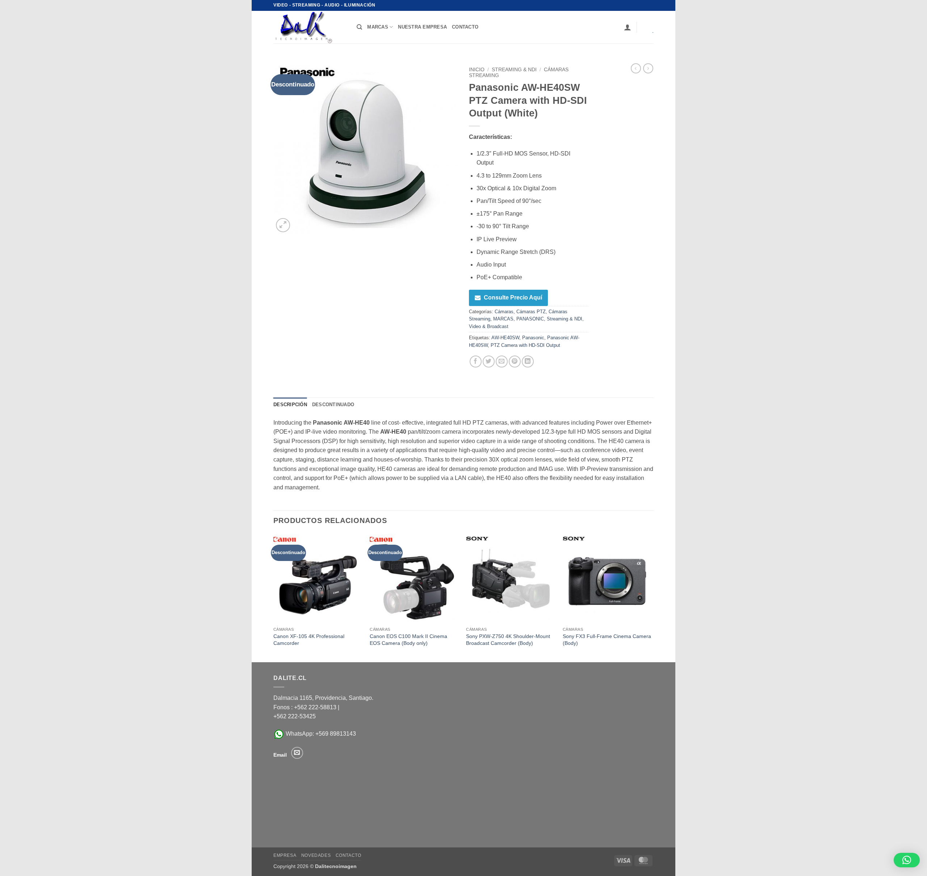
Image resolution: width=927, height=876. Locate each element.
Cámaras (504, 311)
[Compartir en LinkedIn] (528, 361)
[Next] (651, 597)
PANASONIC (530, 319)
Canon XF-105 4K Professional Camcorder (308, 639)
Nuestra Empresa (422, 27)
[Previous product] (648, 68)
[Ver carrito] (648, 27)
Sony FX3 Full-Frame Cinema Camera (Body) (607, 639)
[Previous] (273, 597)
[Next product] (636, 68)
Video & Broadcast (488, 326)
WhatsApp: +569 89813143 (320, 734)
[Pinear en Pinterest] (515, 361)
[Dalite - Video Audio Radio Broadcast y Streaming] (309, 27)
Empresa (284, 855)
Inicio (477, 69)
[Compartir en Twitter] (489, 361)
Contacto (348, 855)
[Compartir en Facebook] (476, 361)
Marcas (377, 27)
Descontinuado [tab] (333, 404)
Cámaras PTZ (531, 311)
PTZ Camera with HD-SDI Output (525, 345)
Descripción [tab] (290, 404)
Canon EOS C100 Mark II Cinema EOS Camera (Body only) (408, 639)
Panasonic (533, 337)
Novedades (316, 855)
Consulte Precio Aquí (513, 297)
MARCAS (503, 319)
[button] (627, 27)
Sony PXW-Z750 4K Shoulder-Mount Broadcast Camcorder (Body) (508, 639)
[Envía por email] (502, 361)
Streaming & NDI (514, 69)
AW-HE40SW (505, 337)
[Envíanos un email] (297, 753)
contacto (465, 27)
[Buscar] (359, 27)
